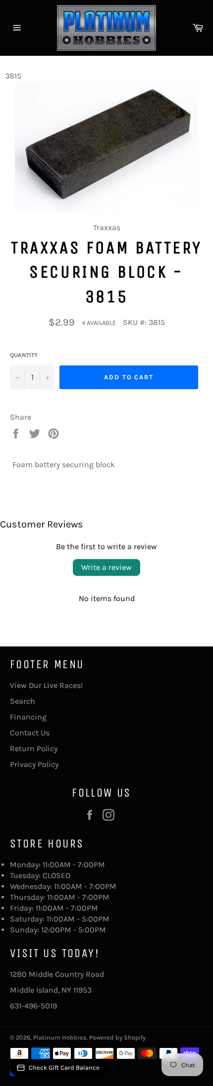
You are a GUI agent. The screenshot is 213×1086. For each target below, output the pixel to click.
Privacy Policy (34, 764)
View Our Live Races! (46, 685)
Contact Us (30, 732)
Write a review (106, 567)
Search (22, 701)
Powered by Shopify (117, 1037)
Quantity (24, 355)
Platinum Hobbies (60, 1037)
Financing (28, 717)
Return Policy (33, 748)
